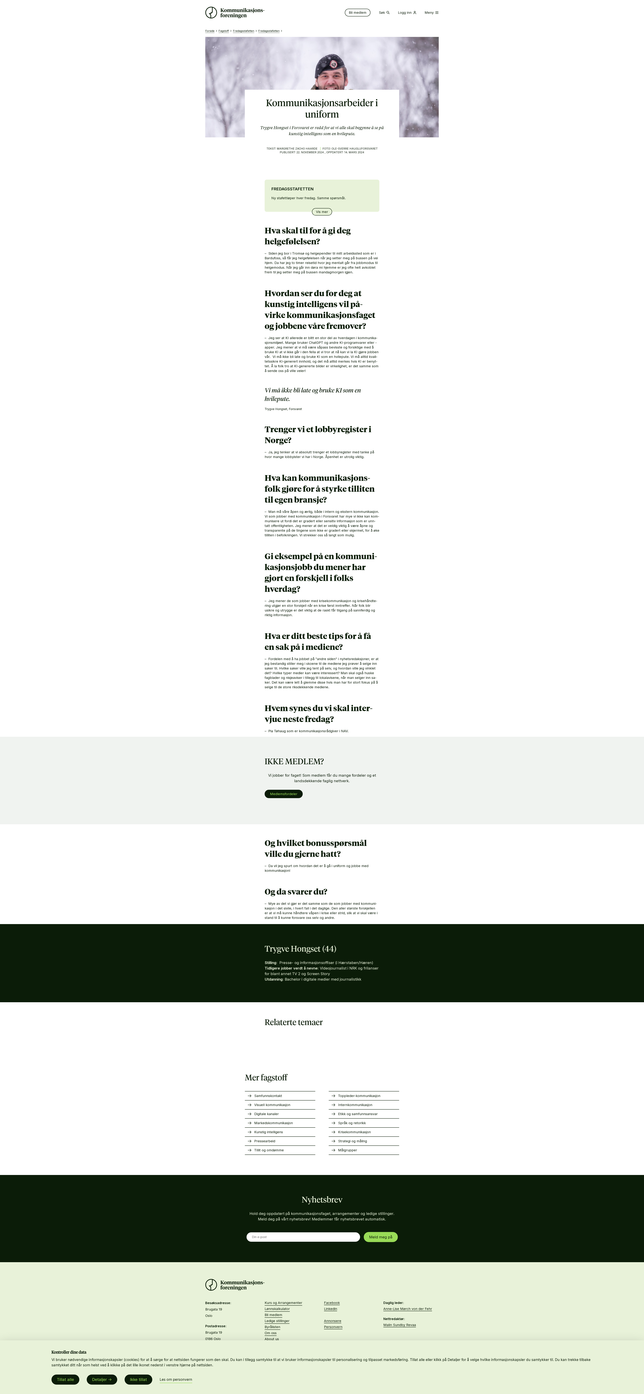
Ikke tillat (138, 1379)
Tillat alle (65, 1379)
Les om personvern (176, 1379)
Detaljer (99, 1379)
